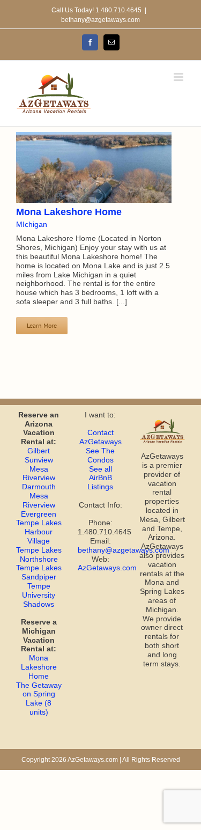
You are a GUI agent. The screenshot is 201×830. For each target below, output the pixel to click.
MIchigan (31, 224)
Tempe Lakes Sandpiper (39, 572)
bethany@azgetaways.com (100, 20)
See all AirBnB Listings (100, 478)
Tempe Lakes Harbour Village (39, 531)
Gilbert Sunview (39, 455)
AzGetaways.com (107, 567)
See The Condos (100, 455)
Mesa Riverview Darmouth (39, 478)
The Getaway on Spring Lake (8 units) (39, 698)
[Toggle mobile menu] (179, 77)
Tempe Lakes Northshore (39, 554)
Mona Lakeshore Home (69, 212)
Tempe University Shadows (38, 595)
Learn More (42, 325)
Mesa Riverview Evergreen (38, 504)
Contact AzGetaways (100, 437)
